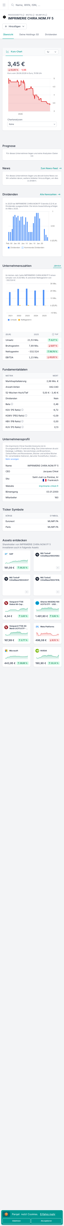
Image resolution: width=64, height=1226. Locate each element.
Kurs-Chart (16, 51)
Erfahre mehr (47, 1214)
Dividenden (51, 34)
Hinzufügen (15, 26)
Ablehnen (16, 1221)
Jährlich (57, 266)
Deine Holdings (29, 34)
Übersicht (8, 34)
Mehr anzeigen (12, 459)
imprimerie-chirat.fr (48, 486)
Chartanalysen (14, 119)
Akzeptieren (46, 1221)
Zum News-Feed (49, 168)
